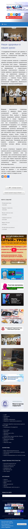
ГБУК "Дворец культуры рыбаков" (16, 518)
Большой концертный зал (10, 463)
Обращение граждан (9, 439)
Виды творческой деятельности (11, 450)
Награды (6, 417)
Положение (6, 453)
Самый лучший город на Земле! (14, 192)
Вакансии (6, 431)
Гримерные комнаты (9, 466)
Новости (6, 479)
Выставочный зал (8, 469)
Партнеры (6, 434)
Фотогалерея (6, 430)
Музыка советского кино (7, 208)
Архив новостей (7, 481)
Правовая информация (9, 419)
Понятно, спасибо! (22, 524)
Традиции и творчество (7, 203)
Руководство (7, 416)
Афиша (5, 485)
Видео (5, 482)
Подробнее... (8, 527)
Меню (5, 24)
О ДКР (5, 414)
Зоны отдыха (7, 471)
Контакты (5, 440)
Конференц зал (7, 468)
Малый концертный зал (9, 465)
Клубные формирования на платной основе (14, 455)
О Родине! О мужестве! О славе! (9, 227)
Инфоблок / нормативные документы (13, 421)
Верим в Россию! (6, 217)
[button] (25, 95)
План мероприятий (8, 484)
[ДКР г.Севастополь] (14, 7)
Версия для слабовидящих (15, 17)
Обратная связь (7, 442)
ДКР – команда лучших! (14, 187)
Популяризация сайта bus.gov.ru (12, 487)
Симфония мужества (6, 212)
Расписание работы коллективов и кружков (14, 452)
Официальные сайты (9, 433)
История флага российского (8, 222)
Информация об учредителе (11, 427)
